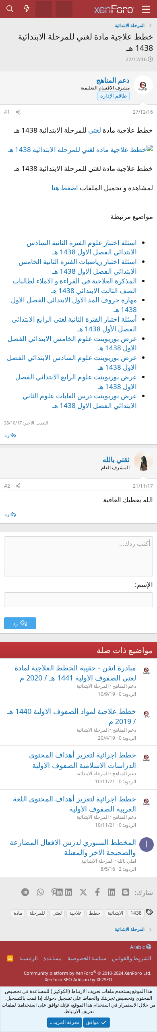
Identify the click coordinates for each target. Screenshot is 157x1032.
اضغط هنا (65, 187)
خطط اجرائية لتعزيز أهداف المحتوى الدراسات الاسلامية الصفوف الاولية (82, 760)
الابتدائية (115, 912)
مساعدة (52, 958)
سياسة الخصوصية (87, 958)
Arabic (138, 947)
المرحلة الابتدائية (92, 685)
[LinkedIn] (69, 892)
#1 (7, 111)
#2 (7, 486)
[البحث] (10, 9)
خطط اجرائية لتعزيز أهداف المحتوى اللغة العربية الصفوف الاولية (74, 804)
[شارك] (18, 112)
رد (6, 435)
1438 (136, 912)
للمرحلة (37, 912)
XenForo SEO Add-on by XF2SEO (78, 979)
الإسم (145, 584)
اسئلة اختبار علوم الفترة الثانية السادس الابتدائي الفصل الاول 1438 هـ (82, 247)
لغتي (94, 130)
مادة (18, 912)
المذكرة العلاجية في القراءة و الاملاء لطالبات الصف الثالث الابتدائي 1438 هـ (74, 285)
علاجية (75, 912)
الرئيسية (28, 958)
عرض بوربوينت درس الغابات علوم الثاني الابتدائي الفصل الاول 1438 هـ (80, 400)
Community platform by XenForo (87, 973)
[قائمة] (145, 9)
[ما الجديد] (27, 9)
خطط (94, 912)
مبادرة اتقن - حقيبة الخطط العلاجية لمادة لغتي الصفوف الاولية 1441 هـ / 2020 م (75, 672)
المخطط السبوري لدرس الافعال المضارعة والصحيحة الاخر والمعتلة (73, 847)
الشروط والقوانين (131, 958)
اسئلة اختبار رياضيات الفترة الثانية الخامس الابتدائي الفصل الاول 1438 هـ (78, 266)
